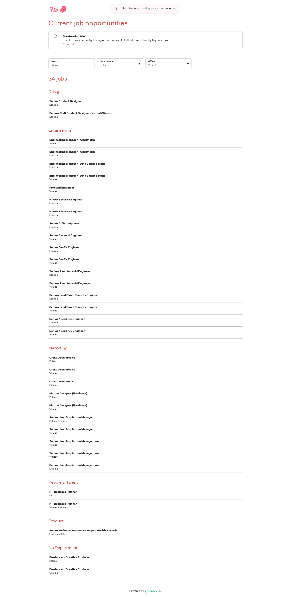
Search (55, 61)
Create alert (70, 44)
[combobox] (148, 65)
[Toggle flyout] (139, 64)
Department (106, 61)
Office (151, 61)
